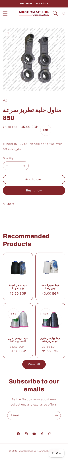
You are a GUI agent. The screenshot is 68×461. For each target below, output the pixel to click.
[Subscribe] (56, 415)
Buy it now (34, 190)
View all (34, 364)
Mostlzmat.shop (27, 451)
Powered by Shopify (48, 451)
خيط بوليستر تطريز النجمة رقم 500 (17, 340)
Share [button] (10, 203)
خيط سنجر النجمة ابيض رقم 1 (50, 287)
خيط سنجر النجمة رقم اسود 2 (17, 287)
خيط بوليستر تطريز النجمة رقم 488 (50, 340)
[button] (5, 13)
